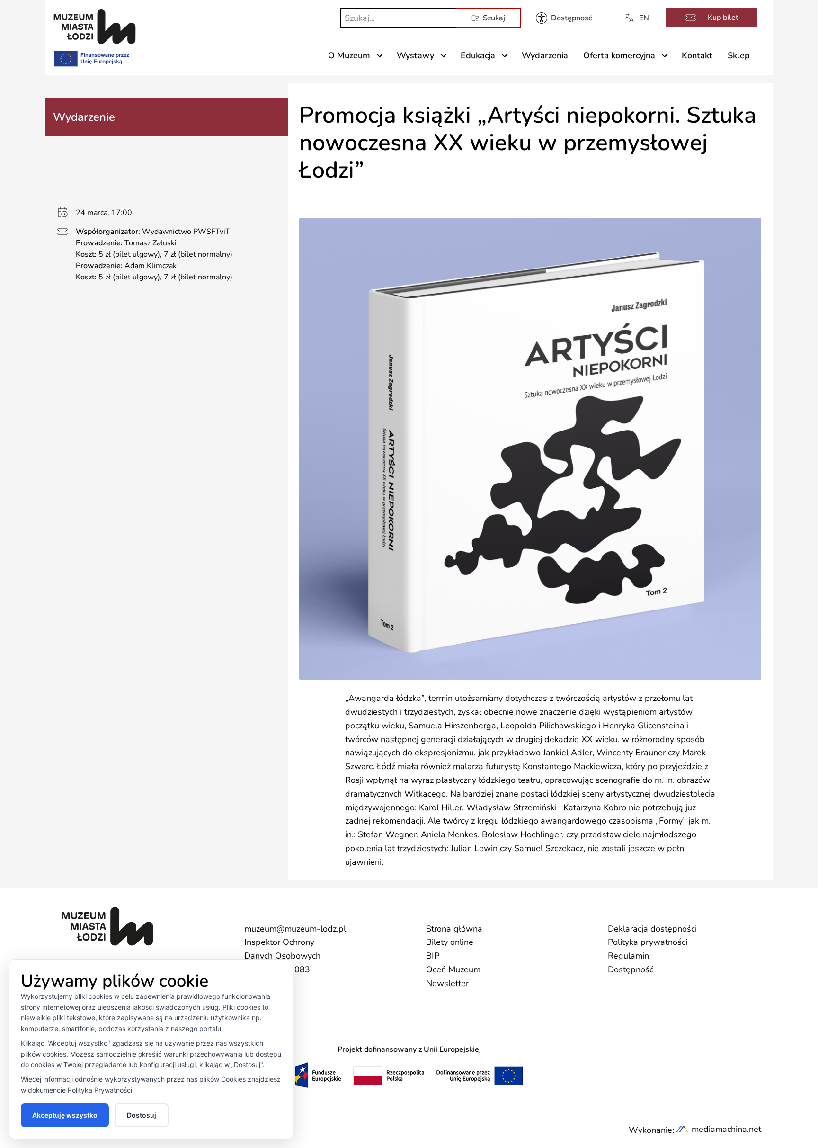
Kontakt (697, 55)
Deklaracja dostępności (652, 928)
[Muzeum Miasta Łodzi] (94, 27)
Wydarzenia (545, 55)
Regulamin (628, 955)
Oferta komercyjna (619, 55)
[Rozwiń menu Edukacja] (504, 55)
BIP (432, 955)
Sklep (739, 55)
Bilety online (449, 942)
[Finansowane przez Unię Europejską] (91, 57)
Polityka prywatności (647, 942)
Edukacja (478, 55)
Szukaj (494, 18)
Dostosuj (141, 1115)
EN (644, 18)
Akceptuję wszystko (65, 1115)
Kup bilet (723, 17)
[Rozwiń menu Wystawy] (443, 55)
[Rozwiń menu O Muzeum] (379, 55)
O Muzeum (349, 55)
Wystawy (415, 55)
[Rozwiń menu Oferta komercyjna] (664, 55)
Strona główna (454, 928)
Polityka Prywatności (100, 1090)
